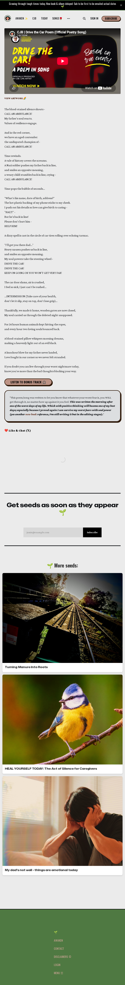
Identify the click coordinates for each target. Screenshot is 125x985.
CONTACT (59, 948)
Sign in (94, 18)
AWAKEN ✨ (21, 18)
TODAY (44, 18)
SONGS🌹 (57, 18)
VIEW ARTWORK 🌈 (15, 98)
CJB (34, 18)
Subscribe (111, 18)
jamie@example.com (62, 532)
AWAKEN (58, 940)
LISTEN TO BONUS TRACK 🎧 (28, 382)
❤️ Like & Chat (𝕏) (17, 430)
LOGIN (57, 965)
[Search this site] (84, 18)
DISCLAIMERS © (62, 956)
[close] (121, 5)
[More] (68, 18)
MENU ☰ (58, 973)
